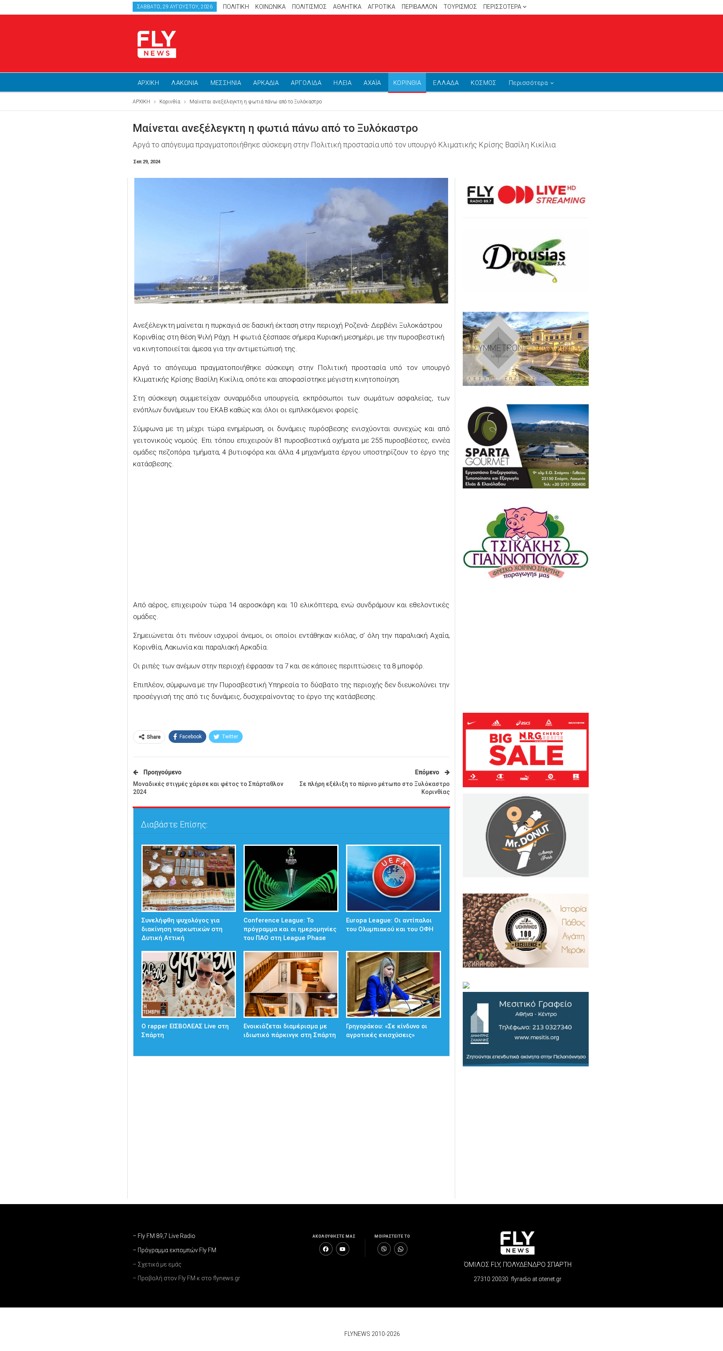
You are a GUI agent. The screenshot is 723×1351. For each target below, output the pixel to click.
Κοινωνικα (270, 6)
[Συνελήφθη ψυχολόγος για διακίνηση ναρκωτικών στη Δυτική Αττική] (189, 878)
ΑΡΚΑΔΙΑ (266, 83)
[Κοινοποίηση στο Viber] (384, 1249)
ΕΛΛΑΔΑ (446, 83)
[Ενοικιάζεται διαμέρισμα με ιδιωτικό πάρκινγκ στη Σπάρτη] (291, 984)
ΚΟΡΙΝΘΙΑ (407, 83)
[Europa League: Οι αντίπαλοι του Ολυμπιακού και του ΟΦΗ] (393, 878)
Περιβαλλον (419, 6)
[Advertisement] (441, 42)
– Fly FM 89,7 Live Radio (164, 1236)
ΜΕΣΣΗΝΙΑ (225, 83)
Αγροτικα (381, 6)
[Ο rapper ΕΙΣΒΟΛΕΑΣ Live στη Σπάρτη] (189, 984)
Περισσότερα (503, 6)
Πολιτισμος (309, 6)
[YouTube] (342, 1249)
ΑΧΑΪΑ (372, 83)
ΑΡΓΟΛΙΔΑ (306, 83)
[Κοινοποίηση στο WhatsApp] (401, 1249)
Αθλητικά (347, 6)
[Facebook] (326, 1249)
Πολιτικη (236, 6)
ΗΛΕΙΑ (342, 83)
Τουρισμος (460, 6)
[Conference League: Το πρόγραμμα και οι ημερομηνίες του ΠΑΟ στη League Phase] (291, 878)
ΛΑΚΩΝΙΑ (184, 83)
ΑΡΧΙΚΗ (148, 83)
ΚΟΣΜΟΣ (484, 83)
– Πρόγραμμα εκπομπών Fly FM (174, 1250)
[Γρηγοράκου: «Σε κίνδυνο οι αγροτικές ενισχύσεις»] (393, 984)
